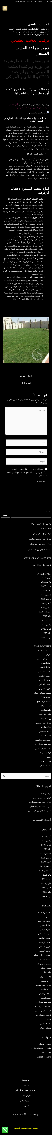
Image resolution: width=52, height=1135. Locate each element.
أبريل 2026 (46, 577)
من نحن (26, 1085)
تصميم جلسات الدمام (42, 693)
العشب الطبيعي (44, 676)
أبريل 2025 (46, 620)
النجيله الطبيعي (45, 688)
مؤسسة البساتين (20, 1128)
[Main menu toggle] (5, 8)
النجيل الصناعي (45, 684)
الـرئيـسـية (26, 1080)
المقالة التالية (25, 383)
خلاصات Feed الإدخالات (41, 1048)
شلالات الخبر (46, 727)
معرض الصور (26, 1095)
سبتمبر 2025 (45, 607)
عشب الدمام (46, 735)
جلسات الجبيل (45, 710)
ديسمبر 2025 (45, 594)
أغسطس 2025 (45, 612)
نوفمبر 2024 (46, 637)
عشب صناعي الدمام (43, 744)
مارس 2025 (46, 624)
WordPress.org (44, 1057)
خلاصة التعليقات (44, 1052)
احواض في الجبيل (44, 659)
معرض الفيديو (26, 1100)
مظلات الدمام (45, 765)
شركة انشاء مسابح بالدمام (40, 544)
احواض (48, 654)
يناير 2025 (47, 633)
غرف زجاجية (46, 528)
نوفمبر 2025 (46, 599)
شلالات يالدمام (45, 731)
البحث (48, 511)
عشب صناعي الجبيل (43, 740)
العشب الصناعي (44, 671)
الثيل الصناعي (45, 663)
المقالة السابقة (26, 376)
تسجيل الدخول (45, 1044)
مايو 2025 (47, 616)
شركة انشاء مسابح (43, 723)
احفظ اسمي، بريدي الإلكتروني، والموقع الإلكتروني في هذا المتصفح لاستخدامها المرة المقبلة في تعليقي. (26, 472)
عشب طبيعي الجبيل (43, 748)
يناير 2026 (47, 590)
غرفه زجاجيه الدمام (43, 752)
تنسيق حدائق (46, 706)
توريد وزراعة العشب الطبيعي (32, 50)
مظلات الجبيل (45, 761)
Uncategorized (44, 650)
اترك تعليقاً (45, 29)
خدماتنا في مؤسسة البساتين (26, 1090)
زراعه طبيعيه (46, 718)
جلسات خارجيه (45, 714)
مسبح (48, 757)
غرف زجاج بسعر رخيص (42, 533)
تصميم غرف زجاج (44, 701)
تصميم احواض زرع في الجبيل (39, 549)
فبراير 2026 (46, 586)
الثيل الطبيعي (45, 667)
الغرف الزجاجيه (45, 680)
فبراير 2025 (46, 629)
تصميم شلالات (45, 697)
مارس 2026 (46, 582)
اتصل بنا (26, 1105)
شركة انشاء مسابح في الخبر (40, 539)
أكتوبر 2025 (46, 603)
